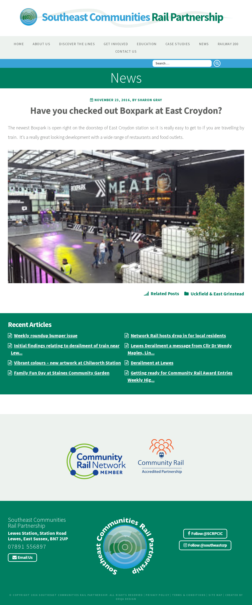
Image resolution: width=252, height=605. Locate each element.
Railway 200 (228, 44)
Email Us (25, 557)
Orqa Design (126, 599)
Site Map (215, 595)
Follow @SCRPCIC (207, 533)
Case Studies (178, 44)
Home (19, 44)
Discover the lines (77, 44)
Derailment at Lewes (152, 363)
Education (147, 44)
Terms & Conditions (189, 595)
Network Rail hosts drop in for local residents (178, 335)
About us (41, 44)
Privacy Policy (157, 595)
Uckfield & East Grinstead (217, 294)
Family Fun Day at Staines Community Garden (61, 373)
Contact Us (126, 51)
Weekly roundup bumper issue (45, 335)
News (204, 44)
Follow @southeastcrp (207, 545)
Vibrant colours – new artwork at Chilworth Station (67, 363)
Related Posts (165, 293)
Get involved (116, 44)
